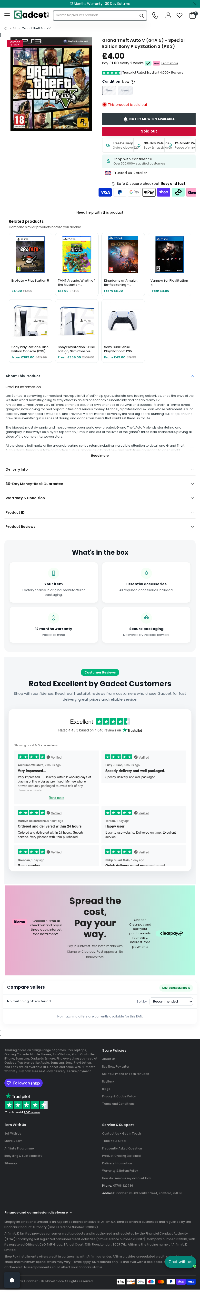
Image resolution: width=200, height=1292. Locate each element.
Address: (108, 1193)
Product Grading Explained (121, 1156)
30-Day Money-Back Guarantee (34, 483)
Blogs (106, 1089)
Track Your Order (114, 1141)
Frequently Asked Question (122, 1148)
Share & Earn (13, 1141)
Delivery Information (117, 1163)
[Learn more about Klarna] (156, 63)
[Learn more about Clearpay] (148, 63)
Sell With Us (12, 1134)
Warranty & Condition (25, 498)
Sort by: (142, 1001)
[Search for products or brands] (142, 15)
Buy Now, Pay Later (115, 1067)
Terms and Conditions (118, 1104)
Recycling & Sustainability (23, 1156)
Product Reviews (20, 526)
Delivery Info (17, 469)
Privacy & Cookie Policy (119, 1096)
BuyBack (108, 1081)
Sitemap (10, 1163)
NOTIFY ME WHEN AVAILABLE (152, 119)
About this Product (23, 376)
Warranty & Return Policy (120, 1171)
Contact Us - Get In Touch (121, 1134)
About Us (109, 1059)
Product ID (15, 512)
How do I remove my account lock (126, 1178)
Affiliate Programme (19, 1148)
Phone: (107, 1186)
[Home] (5, 28)
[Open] (12, 1280)
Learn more (169, 63)
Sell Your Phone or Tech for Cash (125, 1074)
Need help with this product (100, 212)
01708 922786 (123, 1186)
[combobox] (95, 15)
